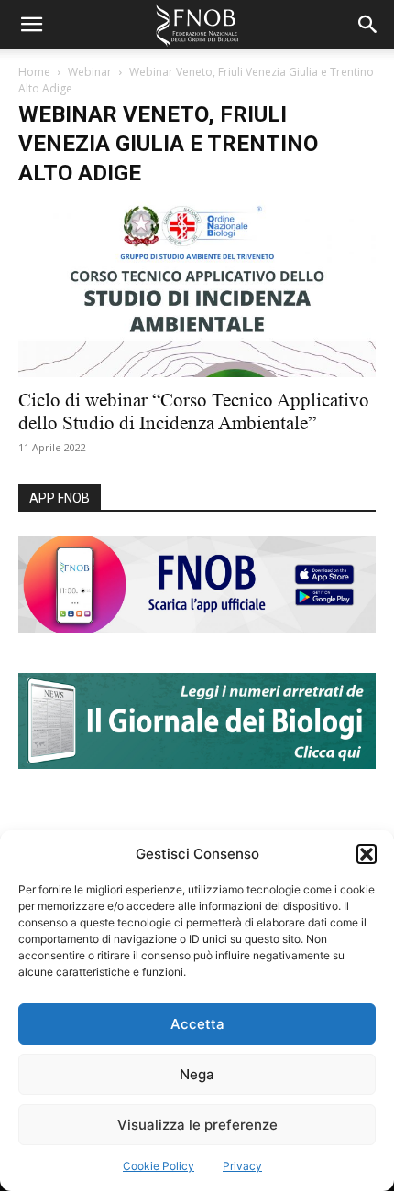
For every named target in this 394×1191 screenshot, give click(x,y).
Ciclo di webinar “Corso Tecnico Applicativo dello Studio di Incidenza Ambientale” (193, 411)
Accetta (197, 1024)
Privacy (242, 1166)
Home (34, 72)
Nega (197, 1074)
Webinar (90, 72)
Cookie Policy (158, 1166)
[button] (366, 854)
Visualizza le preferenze (197, 1124)
